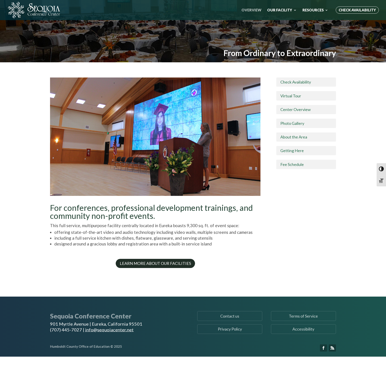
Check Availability (357, 10)
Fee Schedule (292, 164)
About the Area (293, 136)
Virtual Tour (290, 95)
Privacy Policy (230, 329)
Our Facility (279, 10)
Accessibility (303, 329)
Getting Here (292, 150)
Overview (251, 10)
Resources (313, 10)
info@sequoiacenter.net (109, 329)
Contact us (229, 316)
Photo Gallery (292, 123)
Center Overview (295, 109)
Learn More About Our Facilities (155, 263)
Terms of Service (303, 316)
